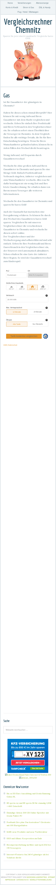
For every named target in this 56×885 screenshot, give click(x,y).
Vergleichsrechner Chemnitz (28, 25)
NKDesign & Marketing (37, 877)
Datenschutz (22, 879)
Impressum (10, 879)
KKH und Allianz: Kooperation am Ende (24, 838)
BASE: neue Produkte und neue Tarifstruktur (27, 832)
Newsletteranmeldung (41, 879)
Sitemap (51, 877)
